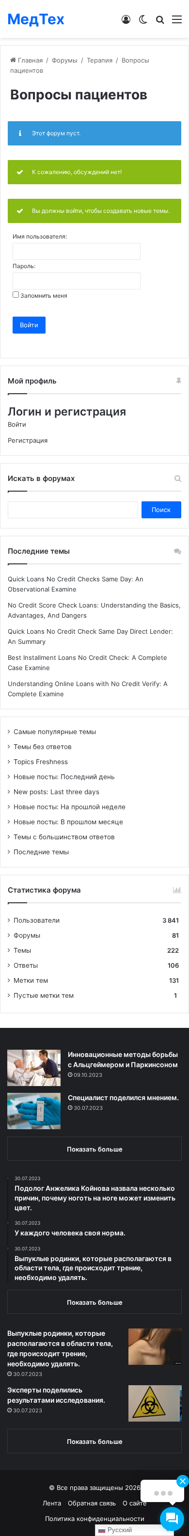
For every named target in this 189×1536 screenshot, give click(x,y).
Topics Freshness (41, 762)
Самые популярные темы (55, 732)
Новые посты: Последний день (64, 777)
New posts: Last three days (56, 792)
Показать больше (95, 1149)
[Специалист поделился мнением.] (34, 1111)
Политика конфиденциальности (94, 1518)
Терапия (99, 60)
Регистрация (27, 440)
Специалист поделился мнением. (123, 1097)
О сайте (135, 1503)
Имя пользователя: (40, 237)
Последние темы (41, 852)
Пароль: (24, 266)
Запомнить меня (43, 296)
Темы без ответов (43, 747)
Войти (29, 325)
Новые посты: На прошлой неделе (70, 807)
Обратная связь (92, 1503)
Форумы (65, 60)
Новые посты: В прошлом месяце (68, 822)
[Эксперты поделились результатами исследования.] (155, 1403)
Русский (119, 1530)
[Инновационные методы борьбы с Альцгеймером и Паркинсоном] (34, 1068)
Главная (29, 60)
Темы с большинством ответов (64, 837)
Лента (52, 1503)
